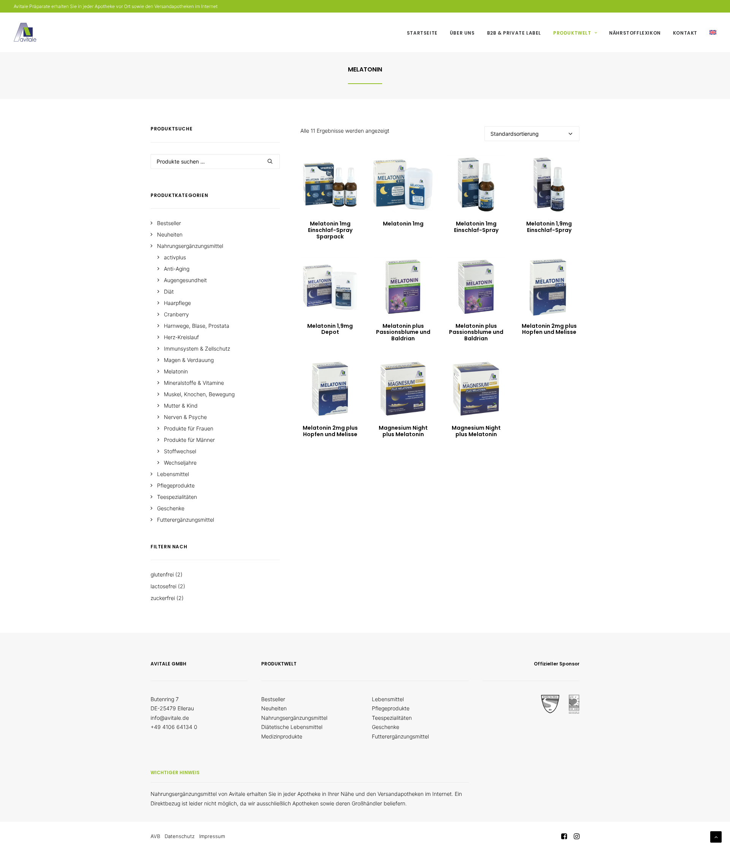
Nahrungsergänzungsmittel (294, 717)
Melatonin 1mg (403, 223)
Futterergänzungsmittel (400, 736)
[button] (330, 184)
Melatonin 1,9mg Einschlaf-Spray (549, 227)
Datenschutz (180, 836)
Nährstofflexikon (635, 33)
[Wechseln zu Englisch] (710, 32)
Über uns (462, 33)
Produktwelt (572, 33)
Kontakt (685, 33)
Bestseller (273, 699)
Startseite (422, 33)
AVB (155, 836)
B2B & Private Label (514, 33)
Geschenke (385, 727)
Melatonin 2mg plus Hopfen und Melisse (549, 329)
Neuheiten (274, 708)
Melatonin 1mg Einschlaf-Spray (476, 227)
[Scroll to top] (716, 836)
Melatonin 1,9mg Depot (330, 329)
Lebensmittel (388, 699)
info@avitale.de (170, 717)
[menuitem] (425, 33)
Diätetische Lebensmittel (291, 727)
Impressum (212, 836)
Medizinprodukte (281, 736)
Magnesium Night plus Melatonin (403, 431)
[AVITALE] (25, 32)
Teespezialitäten (392, 717)
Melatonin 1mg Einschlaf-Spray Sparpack (330, 230)
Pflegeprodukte (390, 708)
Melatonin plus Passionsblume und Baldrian (403, 332)
